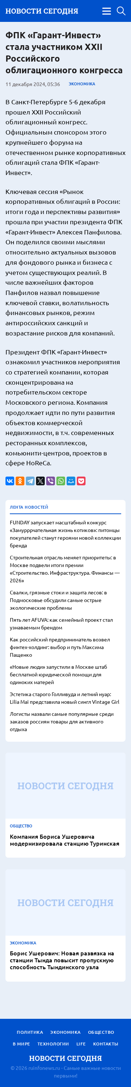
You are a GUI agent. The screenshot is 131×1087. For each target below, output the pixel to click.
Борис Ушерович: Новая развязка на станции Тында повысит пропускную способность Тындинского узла (62, 960)
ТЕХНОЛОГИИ (53, 1044)
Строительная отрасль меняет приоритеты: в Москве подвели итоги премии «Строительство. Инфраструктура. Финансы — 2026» (65, 568)
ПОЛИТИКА (30, 1032)
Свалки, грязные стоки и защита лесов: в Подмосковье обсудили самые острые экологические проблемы (58, 600)
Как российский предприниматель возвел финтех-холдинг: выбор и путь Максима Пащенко (60, 647)
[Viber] (50, 481)
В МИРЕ (21, 1044)
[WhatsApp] (60, 481)
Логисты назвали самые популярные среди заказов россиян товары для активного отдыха (62, 721)
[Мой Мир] (71, 481)
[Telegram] (30, 481)
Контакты (106, 1044)
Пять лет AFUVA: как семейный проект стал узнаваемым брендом (61, 623)
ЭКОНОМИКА (82, 84)
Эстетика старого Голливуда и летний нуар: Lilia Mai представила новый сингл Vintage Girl (64, 698)
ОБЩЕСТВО (21, 826)
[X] (40, 481)
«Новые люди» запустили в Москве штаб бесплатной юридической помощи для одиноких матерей (58, 674)
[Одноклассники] (20, 481)
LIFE (81, 1044)
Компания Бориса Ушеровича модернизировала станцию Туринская (64, 840)
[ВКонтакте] (9, 481)
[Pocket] (81, 481)
